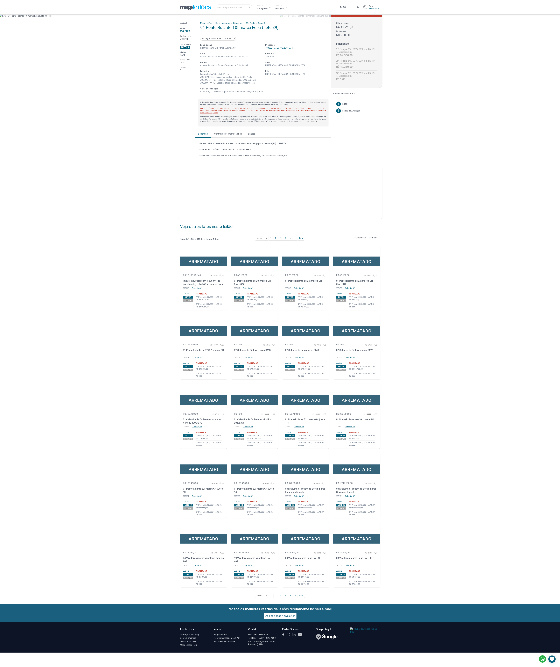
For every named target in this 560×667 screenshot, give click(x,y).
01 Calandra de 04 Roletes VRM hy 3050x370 (252, 421)
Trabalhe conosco (188, 641)
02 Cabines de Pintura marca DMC (252, 350)
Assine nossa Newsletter (280, 615)
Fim (301, 238)
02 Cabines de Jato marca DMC (302, 350)
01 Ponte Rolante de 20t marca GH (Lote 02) (252, 282)
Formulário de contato (258, 634)
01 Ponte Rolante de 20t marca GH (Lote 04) (354, 282)
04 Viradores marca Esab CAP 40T (303, 558)
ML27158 (185, 31)
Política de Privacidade (224, 641)
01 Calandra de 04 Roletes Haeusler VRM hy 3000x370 (202, 421)
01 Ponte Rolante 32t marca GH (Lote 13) (203, 490)
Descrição (203, 133)
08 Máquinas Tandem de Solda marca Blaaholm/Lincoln (305, 490)
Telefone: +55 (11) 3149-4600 (262, 638)
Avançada (280, 7)
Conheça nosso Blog (189, 634)
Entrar (374, 7)
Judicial (186, 294)
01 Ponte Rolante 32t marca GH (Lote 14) (254, 490)
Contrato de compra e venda (228, 133)
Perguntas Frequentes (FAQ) (227, 638)
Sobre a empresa (188, 638)
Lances (251, 133)
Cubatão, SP (197, 288)
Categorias (262, 7)
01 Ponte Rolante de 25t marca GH (303, 280)
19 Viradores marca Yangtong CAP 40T (252, 560)
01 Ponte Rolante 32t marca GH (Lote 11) (305, 421)
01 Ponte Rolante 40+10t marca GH (355, 419)
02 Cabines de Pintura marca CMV (354, 350)
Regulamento (220, 634)
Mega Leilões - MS (188, 645)
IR (249, 7)
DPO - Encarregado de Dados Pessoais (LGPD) (261, 643)
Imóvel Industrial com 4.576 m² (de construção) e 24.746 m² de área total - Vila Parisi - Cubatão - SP (203, 282)
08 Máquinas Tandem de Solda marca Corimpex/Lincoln (356, 490)
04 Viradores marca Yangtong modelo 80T (203, 560)
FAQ (344, 7)
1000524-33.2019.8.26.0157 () (279, 48)
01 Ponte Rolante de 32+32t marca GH (203, 350)
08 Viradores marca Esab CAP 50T (354, 558)
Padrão (372, 238)
